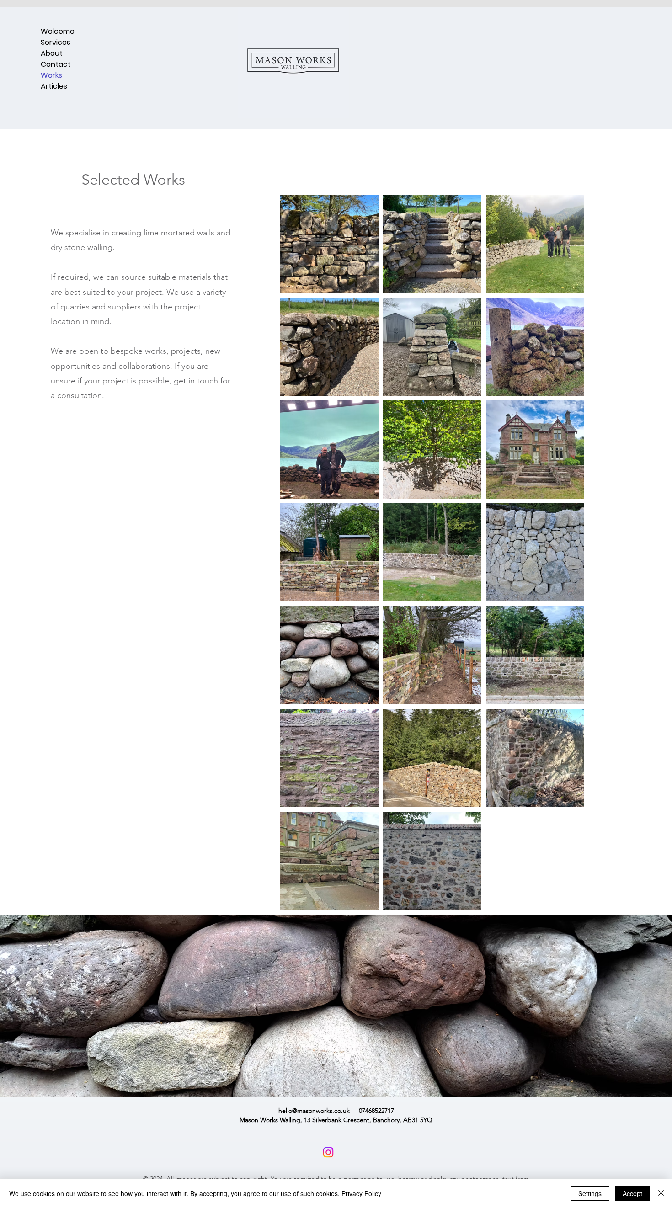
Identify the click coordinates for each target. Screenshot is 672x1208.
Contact (56, 64)
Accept (632, 1193)
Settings (590, 1193)
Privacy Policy (361, 1193)
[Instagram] (328, 1152)
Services (55, 42)
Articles (54, 86)
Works (51, 75)
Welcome (58, 31)
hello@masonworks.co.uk (314, 1111)
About (52, 53)
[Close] (661, 1193)
